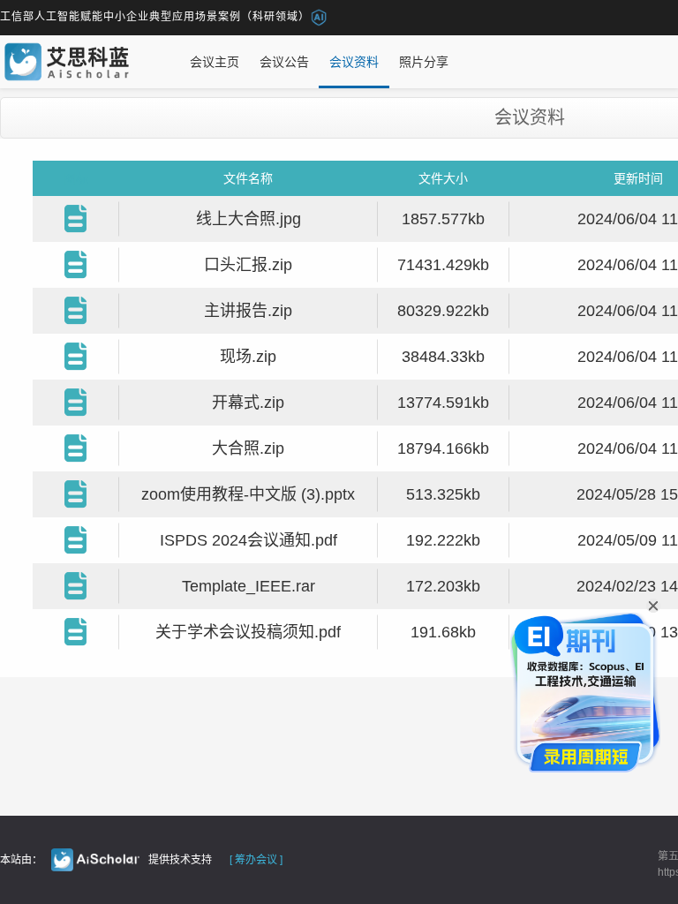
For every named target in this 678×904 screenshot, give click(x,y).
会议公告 (284, 62)
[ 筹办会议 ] (256, 860)
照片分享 (423, 62)
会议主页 (214, 62)
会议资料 (354, 62)
